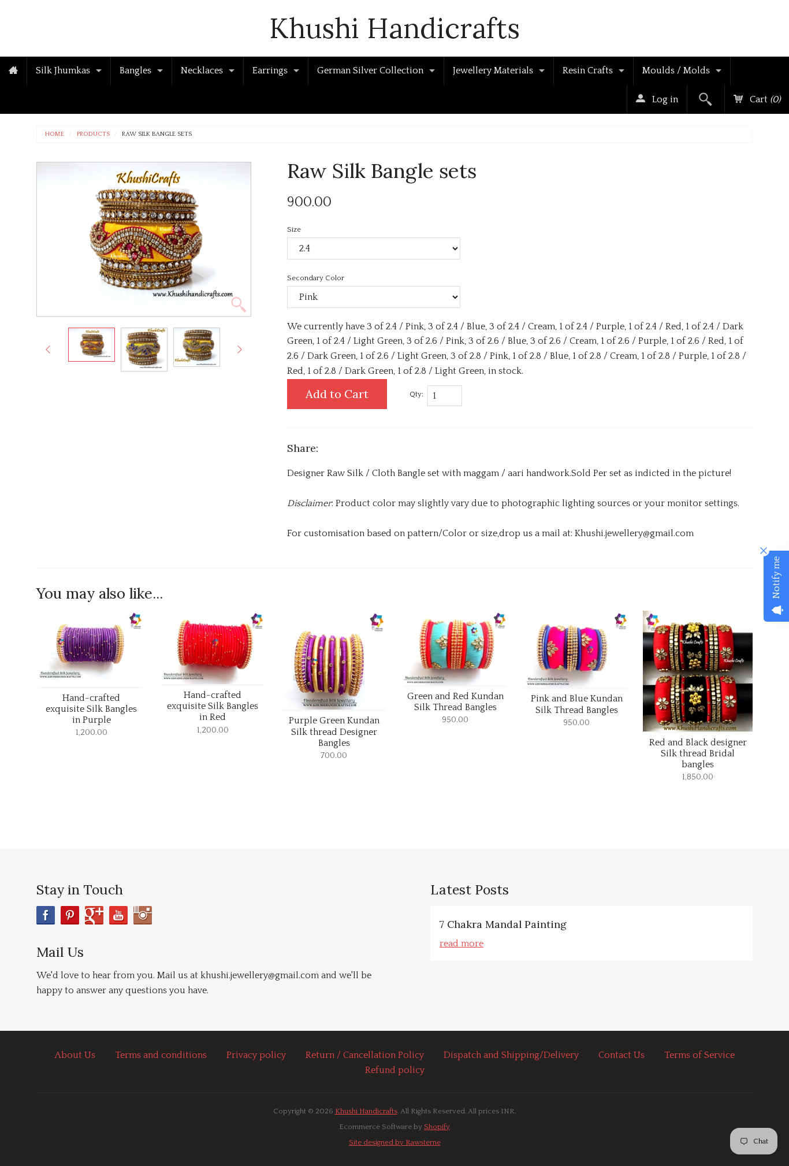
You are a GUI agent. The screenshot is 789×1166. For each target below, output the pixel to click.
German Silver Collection (370, 70)
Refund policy (395, 1070)
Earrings (270, 70)
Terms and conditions (161, 1055)
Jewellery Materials (493, 70)
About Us (75, 1055)
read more (461, 943)
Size (294, 229)
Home (54, 134)
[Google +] (94, 915)
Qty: (416, 394)
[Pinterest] (70, 915)
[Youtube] (118, 915)
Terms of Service (699, 1055)
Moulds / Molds (676, 70)
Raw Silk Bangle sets (157, 134)
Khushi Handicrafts (394, 28)
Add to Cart (337, 394)
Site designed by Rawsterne (395, 1142)
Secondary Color (315, 278)
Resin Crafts (588, 70)
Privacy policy (256, 1055)
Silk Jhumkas (63, 70)
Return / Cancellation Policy (365, 1055)
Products (93, 134)
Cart (763, 99)
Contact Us (621, 1055)
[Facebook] (45, 915)
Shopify (437, 1127)
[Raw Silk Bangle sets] (91, 345)
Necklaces (202, 70)
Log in (664, 99)
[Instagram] (142, 915)
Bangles (135, 70)
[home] (13, 71)
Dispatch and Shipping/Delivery (511, 1055)
